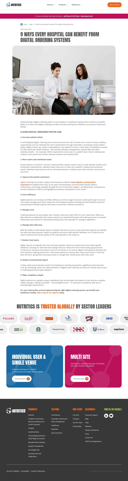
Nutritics (31, 415)
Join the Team (77, 423)
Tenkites (31, 428)
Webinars (88, 426)
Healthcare (55, 425)
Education (54, 429)
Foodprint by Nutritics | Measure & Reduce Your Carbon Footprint (36, 421)
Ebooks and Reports (92, 430)
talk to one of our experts (48, 292)
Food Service (55, 415)
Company (76, 419)
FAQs (87, 423)
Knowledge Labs (34, 450)
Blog (31, 24)
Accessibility (25, 471)
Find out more (20, 379)
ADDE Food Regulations (93, 441)
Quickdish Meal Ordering (36, 442)
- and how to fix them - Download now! (78, 16)
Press (87, 434)
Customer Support (91, 415)
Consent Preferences (38, 471)
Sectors (50, 5)
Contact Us (89, 438)
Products (62, 5)
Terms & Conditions (12, 471)
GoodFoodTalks (33, 432)
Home (25, 24)
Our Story (76, 415)
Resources (76, 5)
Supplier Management (35, 446)
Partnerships (77, 426)
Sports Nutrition (56, 433)
